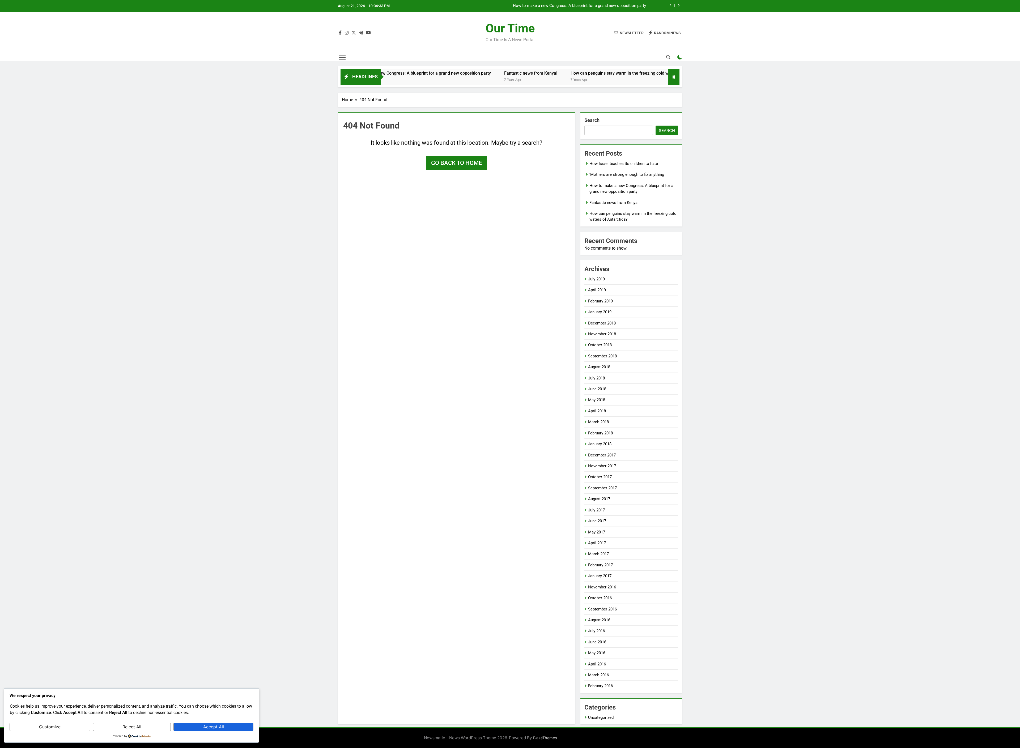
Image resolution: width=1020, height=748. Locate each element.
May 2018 (596, 399)
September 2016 (602, 609)
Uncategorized (601, 717)
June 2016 (597, 642)
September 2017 (602, 488)
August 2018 (599, 367)
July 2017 (596, 510)
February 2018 (600, 433)
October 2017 (600, 477)
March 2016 (598, 675)
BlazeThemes (545, 738)
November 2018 (602, 334)
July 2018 (596, 378)
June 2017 (597, 521)
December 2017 (602, 455)
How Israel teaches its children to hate (623, 163)
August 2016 (599, 620)
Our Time (510, 28)
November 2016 (602, 587)
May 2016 (596, 653)
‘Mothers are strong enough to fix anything (626, 174)
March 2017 (598, 554)
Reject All (131, 726)
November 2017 (602, 466)
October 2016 (600, 598)
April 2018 (597, 411)
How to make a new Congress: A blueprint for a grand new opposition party (386, 73)
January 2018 (599, 444)
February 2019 (600, 301)
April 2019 (597, 290)
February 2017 (600, 565)
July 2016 (596, 631)
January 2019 (599, 312)
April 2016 (597, 664)
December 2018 (602, 323)
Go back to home (456, 163)
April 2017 (597, 543)
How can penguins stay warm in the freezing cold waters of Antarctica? (606, 73)
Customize (50, 726)
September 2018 (602, 356)
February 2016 (600, 685)
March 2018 (598, 422)
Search (592, 120)
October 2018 (600, 345)
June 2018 (597, 389)
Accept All (213, 726)
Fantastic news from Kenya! (498, 73)
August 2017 (599, 499)
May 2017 (596, 532)
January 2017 (599, 576)
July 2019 (596, 279)
